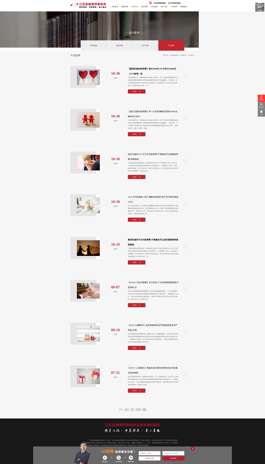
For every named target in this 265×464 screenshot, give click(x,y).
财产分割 (164, 6)
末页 (144, 409)
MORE (135, 91)
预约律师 (173, 458)
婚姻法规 (124, 6)
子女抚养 (174, 6)
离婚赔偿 (183, 6)
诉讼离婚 (154, 6)
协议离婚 (144, 6)
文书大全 (134, 6)
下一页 (138, 409)
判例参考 (115, 6)
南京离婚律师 (174, 55)
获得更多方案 (149, 458)
